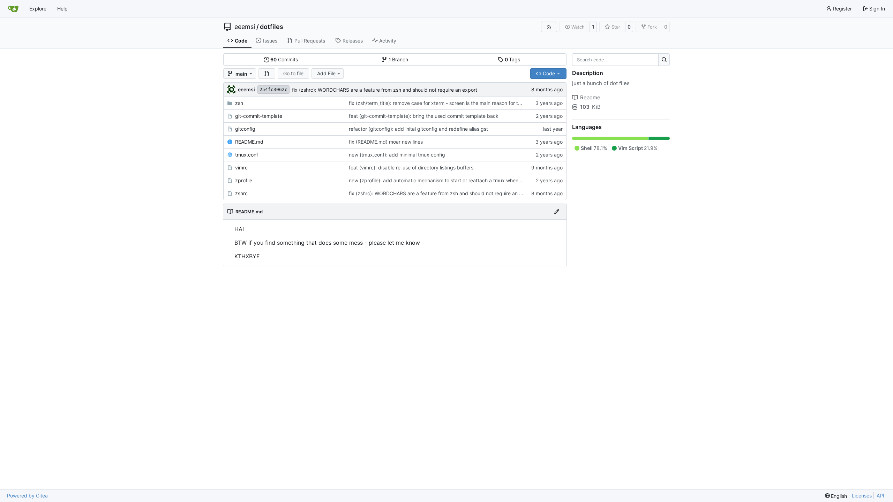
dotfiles (271, 26)
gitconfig (245, 129)
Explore (37, 9)
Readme (590, 97)
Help (62, 9)
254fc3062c (273, 89)
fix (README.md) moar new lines (386, 142)
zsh (239, 103)
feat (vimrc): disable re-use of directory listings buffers (411, 167)
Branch (398, 59)
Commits (284, 59)
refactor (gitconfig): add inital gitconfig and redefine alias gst (418, 129)
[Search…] (664, 59)
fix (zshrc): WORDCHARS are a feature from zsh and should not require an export (384, 90)
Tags (512, 59)
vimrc (241, 167)
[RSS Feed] (549, 27)
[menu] (836, 496)
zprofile (243, 180)
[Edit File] (556, 211)
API (880, 496)
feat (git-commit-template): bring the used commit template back (423, 116)
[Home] (13, 8)
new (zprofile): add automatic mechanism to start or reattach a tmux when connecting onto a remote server (471, 180)
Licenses (862, 496)
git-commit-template (258, 116)
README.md (249, 142)
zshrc (241, 193)
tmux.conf (246, 155)
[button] (266, 73)
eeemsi (244, 26)
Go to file (293, 73)
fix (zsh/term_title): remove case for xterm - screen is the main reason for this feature (445, 103)
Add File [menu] (326, 73)
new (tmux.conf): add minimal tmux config (397, 155)
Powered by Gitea (27, 496)
